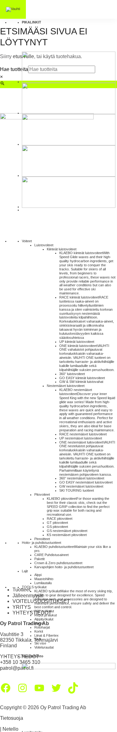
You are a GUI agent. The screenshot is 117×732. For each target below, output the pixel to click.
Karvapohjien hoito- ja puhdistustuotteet (64, 567)
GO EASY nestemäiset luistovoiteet (86, 482)
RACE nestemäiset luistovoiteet (83, 434)
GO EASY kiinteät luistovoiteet (82, 378)
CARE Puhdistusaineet (51, 555)
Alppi (37, 575)
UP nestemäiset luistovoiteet (80, 438)
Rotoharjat (42, 627)
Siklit (37, 639)
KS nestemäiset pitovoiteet (67, 535)
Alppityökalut (43, 619)
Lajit (25, 571)
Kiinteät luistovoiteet (61, 249)
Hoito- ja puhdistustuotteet (41, 542)
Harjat (38, 623)
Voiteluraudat (44, 647)
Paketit (39, 559)
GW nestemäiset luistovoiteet (81, 486)
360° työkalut (44, 611)
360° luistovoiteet (72, 374)
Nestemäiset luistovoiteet (66, 386)
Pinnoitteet (42, 539)
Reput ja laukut (45, 615)
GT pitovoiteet (57, 522)
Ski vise (40, 643)
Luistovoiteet (43, 245)
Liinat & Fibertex (46, 635)
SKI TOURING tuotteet (76, 490)
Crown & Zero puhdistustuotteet (58, 563)
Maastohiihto (43, 579)
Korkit (38, 631)
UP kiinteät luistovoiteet (76, 341)
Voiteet (27, 241)
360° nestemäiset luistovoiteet (81, 478)
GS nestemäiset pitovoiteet (67, 531)
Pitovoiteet (42, 494)
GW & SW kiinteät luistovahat (81, 382)
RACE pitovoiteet (59, 518)
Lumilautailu (43, 583)
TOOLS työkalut (34, 587)
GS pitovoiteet (57, 527)
